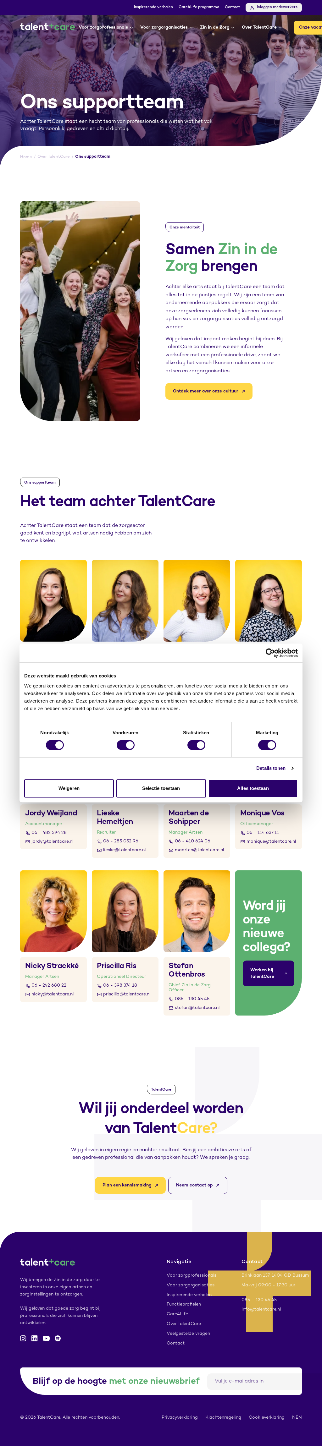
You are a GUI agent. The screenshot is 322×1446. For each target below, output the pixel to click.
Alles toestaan (253, 788)
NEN (297, 1417)
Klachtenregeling (223, 1417)
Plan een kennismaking (127, 1185)
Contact (232, 7)
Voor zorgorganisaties (164, 27)
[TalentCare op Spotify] (58, 1338)
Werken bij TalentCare (262, 973)
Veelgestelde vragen (188, 1333)
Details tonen (271, 768)
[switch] (126, 745)
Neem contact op (194, 1185)
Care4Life (177, 1314)
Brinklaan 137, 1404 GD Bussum (275, 1275)
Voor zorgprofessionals (103, 27)
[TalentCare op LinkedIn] (34, 1338)
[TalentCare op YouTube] (46, 1338)
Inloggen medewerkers (277, 7)
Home (26, 157)
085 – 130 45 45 (259, 1300)
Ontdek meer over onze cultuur (205, 391)
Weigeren (69, 788)
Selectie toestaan (161, 788)
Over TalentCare (259, 27)
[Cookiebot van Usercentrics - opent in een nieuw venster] (270, 653)
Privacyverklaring (180, 1417)
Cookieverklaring (267, 1417)
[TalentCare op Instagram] (23, 1338)
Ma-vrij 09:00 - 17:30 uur (268, 1285)
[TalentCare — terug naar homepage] (47, 27)
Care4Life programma (199, 7)
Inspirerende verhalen (153, 7)
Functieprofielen (184, 1304)
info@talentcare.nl (261, 1309)
